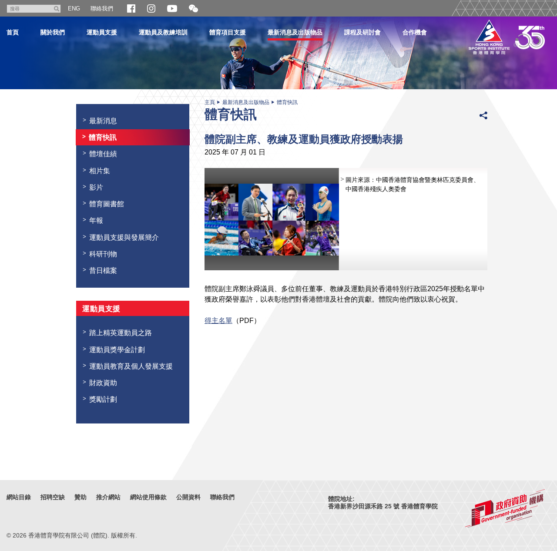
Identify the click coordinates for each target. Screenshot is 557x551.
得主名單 (218, 320)
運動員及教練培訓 (163, 32)
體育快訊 (287, 102)
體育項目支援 (227, 32)
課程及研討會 (362, 32)
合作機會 (415, 32)
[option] (346, 219)
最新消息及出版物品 (295, 32)
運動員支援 (102, 32)
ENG (74, 8)
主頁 (210, 102)
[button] (193, 9)
